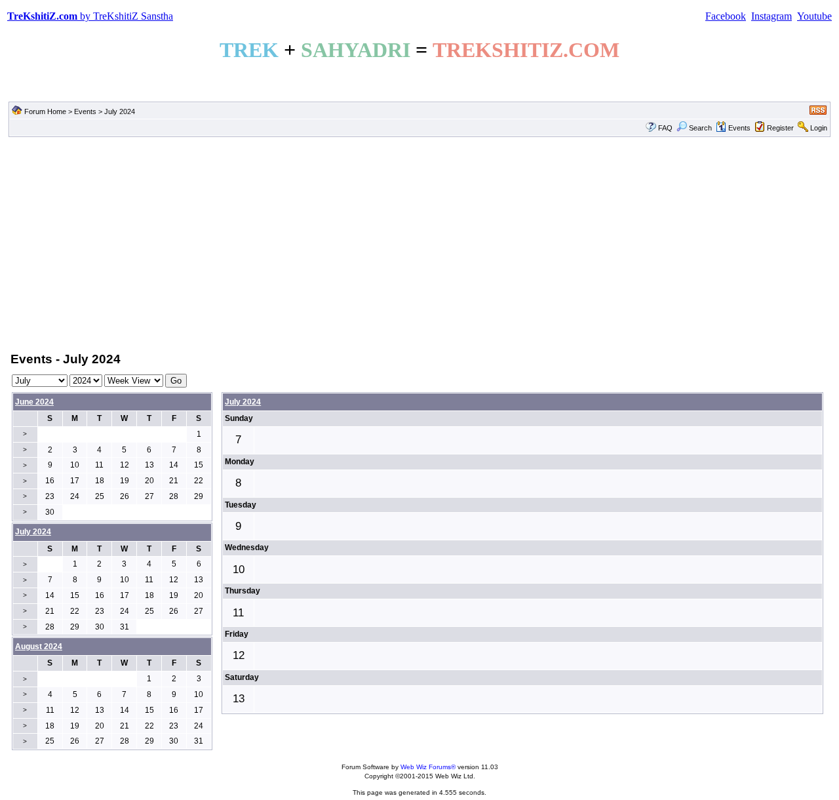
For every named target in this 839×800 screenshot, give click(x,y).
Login (818, 128)
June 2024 (34, 402)
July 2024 (243, 402)
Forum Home (45, 111)
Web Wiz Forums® (428, 766)
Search (700, 128)
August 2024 (38, 646)
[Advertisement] (419, 243)
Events (85, 111)
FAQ (665, 128)
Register (780, 128)
